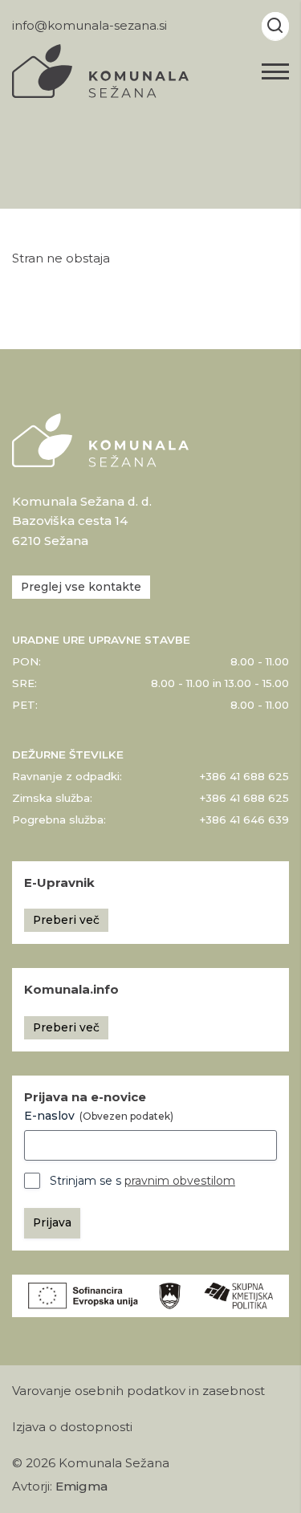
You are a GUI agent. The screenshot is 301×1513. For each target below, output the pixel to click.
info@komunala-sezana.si (89, 25)
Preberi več (66, 919)
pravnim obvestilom (179, 1180)
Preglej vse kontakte (81, 586)
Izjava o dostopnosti (72, 1427)
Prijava (52, 1222)
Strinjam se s (142, 1180)
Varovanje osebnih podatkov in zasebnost (138, 1391)
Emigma (81, 1486)
